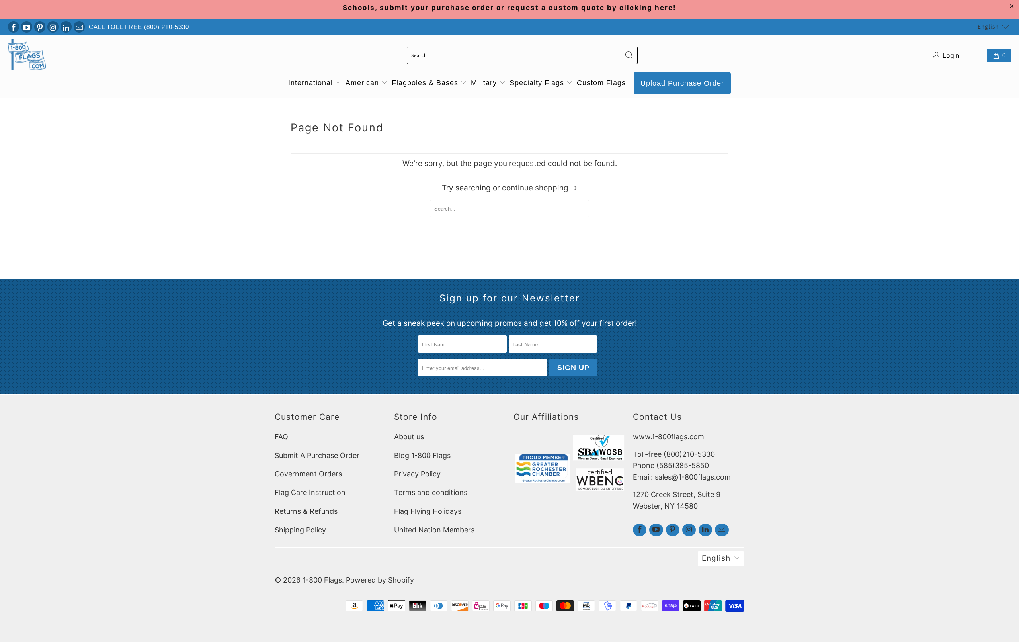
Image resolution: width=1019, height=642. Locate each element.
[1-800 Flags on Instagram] (53, 27)
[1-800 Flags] (27, 55)
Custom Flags (601, 83)
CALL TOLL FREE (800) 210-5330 (139, 26)
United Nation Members (434, 530)
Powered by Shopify (380, 580)
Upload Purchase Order (682, 83)
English (988, 27)
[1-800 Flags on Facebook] (13, 27)
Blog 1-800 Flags (422, 455)
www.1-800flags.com (668, 437)
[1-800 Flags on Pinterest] (39, 27)
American (363, 83)
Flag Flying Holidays (427, 511)
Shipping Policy (300, 530)
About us (409, 437)
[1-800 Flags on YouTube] (26, 27)
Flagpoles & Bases (426, 83)
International (311, 83)
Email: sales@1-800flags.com (682, 477)
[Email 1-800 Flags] (79, 27)
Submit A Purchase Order (317, 455)
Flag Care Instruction (310, 492)
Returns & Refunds (306, 511)
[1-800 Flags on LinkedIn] (66, 27)
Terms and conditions (430, 492)
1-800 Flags (322, 580)
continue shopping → (540, 187)
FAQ (281, 437)
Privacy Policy (417, 474)
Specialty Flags (538, 83)
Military (485, 83)
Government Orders (308, 474)
